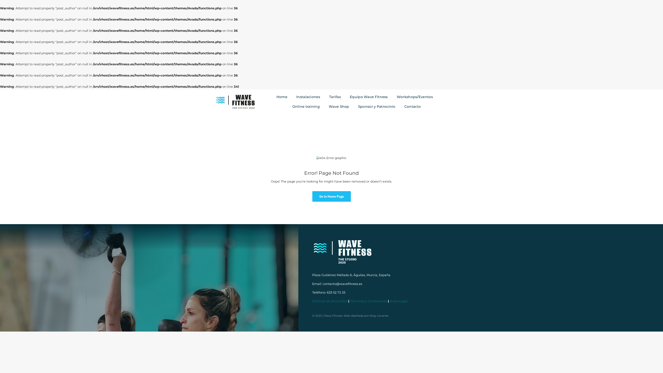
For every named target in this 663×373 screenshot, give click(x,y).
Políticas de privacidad (329, 301)
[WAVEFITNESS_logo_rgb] (235, 96)
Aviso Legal (399, 301)
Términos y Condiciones (368, 301)
